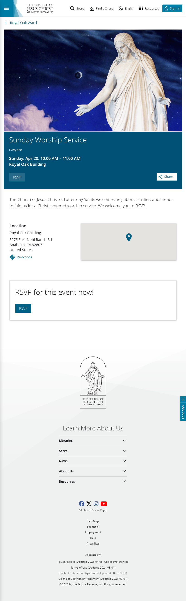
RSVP (17, 177)
